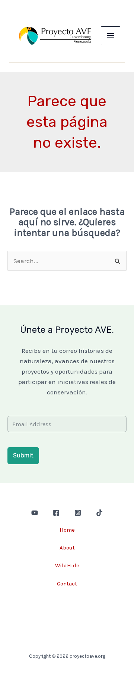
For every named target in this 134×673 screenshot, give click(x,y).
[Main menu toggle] (110, 36)
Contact (67, 583)
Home (67, 529)
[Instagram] (77, 512)
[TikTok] (99, 512)
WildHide (67, 565)
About (67, 547)
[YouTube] (34, 512)
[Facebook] (56, 512)
